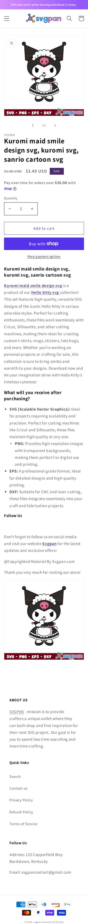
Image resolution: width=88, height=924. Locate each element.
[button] (7, 18)
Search (15, 776)
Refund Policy (21, 812)
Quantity (11, 198)
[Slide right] (55, 125)
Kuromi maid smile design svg (33, 285)
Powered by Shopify (53, 922)
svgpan (38, 922)
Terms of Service (23, 823)
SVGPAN (16, 711)
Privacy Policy (21, 800)
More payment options (44, 256)
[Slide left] (33, 125)
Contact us (18, 788)
